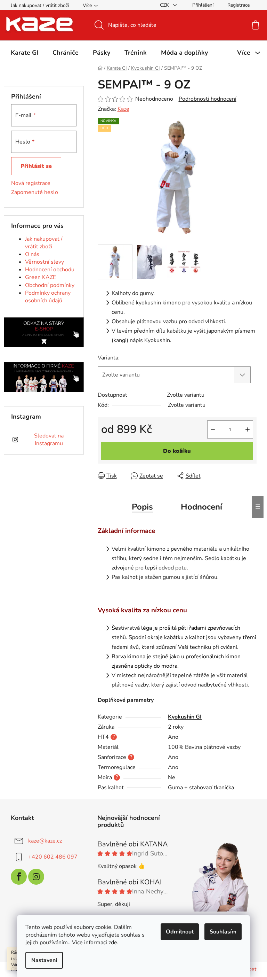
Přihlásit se (36, 166)
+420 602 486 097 (53, 856)
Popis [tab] (142, 506)
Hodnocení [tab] (201, 506)
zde (112, 942)
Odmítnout (180, 932)
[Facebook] (19, 877)
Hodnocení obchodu (49, 269)
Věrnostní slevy (44, 262)
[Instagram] (36, 877)
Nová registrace (30, 183)
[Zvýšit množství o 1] (247, 429)
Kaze (123, 109)
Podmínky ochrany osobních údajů (48, 296)
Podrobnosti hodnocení (207, 99)
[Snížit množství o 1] (213, 429)
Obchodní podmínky (49, 285)
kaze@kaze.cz (45, 840)
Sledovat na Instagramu (49, 439)
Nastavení (44, 960)
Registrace (238, 5)
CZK (165, 5)
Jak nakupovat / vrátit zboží (40, 5)
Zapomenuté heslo (34, 192)
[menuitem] (24, 52)
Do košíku (177, 451)
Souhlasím (223, 932)
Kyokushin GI (185, 717)
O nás (32, 254)
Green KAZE (40, 277)
